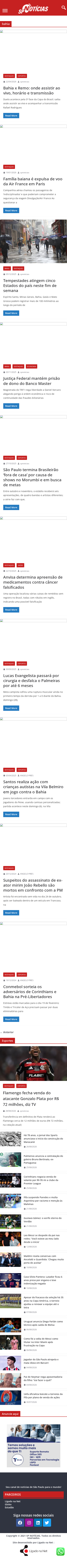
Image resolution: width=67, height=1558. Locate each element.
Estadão (9, 1507)
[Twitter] (47, 1523)
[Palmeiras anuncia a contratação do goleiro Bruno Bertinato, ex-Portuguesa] (10, 1161)
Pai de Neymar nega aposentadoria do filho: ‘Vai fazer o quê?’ (43, 1378)
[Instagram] (29, 1523)
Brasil (7, 268)
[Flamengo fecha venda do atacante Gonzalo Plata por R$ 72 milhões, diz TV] (33, 1063)
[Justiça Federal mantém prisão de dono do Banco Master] (33, 341)
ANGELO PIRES (27, 775)
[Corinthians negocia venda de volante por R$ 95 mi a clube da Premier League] (10, 1182)
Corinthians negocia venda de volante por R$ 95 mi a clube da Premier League (41, 1180)
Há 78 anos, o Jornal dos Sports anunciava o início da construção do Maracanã (43, 1138)
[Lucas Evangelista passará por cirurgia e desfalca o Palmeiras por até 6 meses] (33, 638)
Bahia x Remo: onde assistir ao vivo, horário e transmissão (31, 90)
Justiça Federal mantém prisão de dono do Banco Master (31, 381)
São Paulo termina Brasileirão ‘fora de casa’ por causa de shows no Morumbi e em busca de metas (32, 477)
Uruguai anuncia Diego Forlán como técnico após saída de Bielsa (43, 1323)
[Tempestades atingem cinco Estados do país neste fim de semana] (33, 241)
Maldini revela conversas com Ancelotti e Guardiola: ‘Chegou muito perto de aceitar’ (44, 1259)
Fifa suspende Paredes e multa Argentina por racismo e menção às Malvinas (43, 1201)
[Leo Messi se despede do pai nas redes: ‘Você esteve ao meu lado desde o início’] (10, 1241)
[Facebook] (20, 1523)
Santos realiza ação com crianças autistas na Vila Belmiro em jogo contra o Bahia (33, 786)
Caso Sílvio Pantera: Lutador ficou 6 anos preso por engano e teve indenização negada (43, 1280)
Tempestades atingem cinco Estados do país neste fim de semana (30, 285)
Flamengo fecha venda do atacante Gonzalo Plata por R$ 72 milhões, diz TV (31, 1098)
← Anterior (7, 1032)
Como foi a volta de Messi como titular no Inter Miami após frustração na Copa (41, 1342)
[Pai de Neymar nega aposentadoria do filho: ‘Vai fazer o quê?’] (10, 1381)
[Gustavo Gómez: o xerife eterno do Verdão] (10, 1222)
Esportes (22, 76)
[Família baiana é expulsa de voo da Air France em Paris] (33, 143)
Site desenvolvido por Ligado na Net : (33, 1542)
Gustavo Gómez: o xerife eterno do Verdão (42, 1220)
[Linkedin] (38, 1523)
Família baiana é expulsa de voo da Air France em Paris (32, 181)
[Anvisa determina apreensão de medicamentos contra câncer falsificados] (33, 538)
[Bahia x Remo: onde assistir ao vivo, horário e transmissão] (33, 50)
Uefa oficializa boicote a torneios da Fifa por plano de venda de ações (43, 1395)
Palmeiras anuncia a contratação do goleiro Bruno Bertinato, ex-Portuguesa (43, 1159)
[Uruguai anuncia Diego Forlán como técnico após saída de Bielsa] (10, 1325)
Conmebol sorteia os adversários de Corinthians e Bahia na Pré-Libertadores (29, 991)
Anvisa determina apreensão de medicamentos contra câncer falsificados (33, 582)
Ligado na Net (12, 1501)
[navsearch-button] (62, 8)
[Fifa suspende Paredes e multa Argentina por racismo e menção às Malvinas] (10, 1203)
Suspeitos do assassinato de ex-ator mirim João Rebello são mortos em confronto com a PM (33, 885)
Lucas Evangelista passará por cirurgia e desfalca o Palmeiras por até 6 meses (31, 680)
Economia (31, 366)
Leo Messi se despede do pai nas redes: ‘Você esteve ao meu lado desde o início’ (42, 1239)
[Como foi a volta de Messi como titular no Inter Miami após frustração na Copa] (10, 1344)
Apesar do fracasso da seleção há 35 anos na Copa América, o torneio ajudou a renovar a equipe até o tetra (43, 1302)
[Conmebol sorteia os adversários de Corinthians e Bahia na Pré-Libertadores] (33, 945)
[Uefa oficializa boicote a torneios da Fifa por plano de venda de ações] (10, 1398)
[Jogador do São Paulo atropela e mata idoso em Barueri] (10, 1363)
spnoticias (24, 81)
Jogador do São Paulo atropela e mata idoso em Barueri (41, 1361)
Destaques (9, 76)
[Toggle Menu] (5, 10)
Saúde (20, 565)
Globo (8, 1504)
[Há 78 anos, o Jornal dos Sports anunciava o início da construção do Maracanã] (10, 1141)
